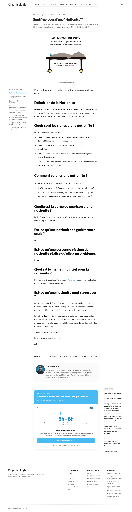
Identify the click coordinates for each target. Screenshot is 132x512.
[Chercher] (122, 4)
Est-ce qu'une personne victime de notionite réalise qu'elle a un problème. (18, 117)
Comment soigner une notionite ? (16, 101)
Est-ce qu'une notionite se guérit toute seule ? (17, 111)
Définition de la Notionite (17, 93)
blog (62, 183)
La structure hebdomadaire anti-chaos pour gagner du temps (112, 442)
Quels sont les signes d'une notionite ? (17, 97)
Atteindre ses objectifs (114, 473)
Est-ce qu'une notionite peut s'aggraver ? (18, 128)
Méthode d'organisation (41, 15)
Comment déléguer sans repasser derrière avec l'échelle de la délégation (113, 396)
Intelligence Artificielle (114, 493)
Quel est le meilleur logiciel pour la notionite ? (17, 123)
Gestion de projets (113, 496)
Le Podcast (110, 499)
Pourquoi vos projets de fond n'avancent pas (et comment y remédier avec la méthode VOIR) (112, 407)
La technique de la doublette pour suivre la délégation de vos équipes (112, 429)
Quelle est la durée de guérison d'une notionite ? (17, 106)
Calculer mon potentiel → (66, 440)
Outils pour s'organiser (114, 476)
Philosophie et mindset (114, 490)
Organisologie (17, 508)
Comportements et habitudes (113, 482)
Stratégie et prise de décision (113, 487)
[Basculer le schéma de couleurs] (25, 508)
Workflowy (72, 280)
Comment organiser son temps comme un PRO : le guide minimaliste (113, 418)
